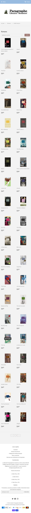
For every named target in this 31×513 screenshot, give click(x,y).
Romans (9, 23)
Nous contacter (15, 455)
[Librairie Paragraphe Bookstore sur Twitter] (12, 499)
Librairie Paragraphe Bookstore (16, 503)
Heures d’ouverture (15, 451)
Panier (28, 1)
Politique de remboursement (15, 453)
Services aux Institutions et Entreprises (16, 457)
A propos (15, 449)
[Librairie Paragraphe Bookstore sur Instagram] (17, 499)
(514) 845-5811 (14, 466)
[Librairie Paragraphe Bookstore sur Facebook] (15, 499)
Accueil (2, 23)
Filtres (27, 35)
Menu (4, 1)
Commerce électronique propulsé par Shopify (15, 504)
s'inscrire (26, 492)
